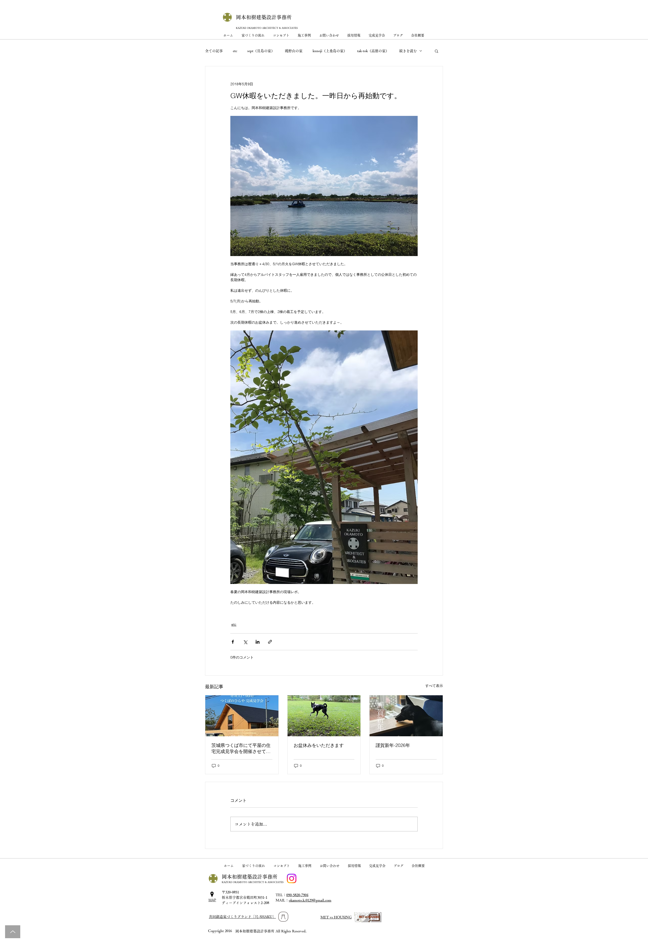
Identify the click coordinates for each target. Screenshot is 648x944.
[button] (436, 51)
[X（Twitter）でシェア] (245, 641)
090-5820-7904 (297, 895)
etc (235, 51)
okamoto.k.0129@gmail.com (310, 900)
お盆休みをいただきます (319, 745)
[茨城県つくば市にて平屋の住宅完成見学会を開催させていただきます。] (241, 715)
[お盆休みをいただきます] (324, 715)
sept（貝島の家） (261, 51)
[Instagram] (291, 878)
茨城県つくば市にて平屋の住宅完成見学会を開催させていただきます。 (241, 748)
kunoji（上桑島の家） (330, 51)
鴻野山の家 (293, 51)
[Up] (12, 932)
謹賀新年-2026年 (393, 745)
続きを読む (408, 51)
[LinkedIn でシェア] (257, 641)
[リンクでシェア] (270, 641)
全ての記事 (214, 51)
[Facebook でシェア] (232, 641)
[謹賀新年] (406, 715)
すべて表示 (434, 685)
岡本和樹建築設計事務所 (264, 17)
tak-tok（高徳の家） (373, 51)
